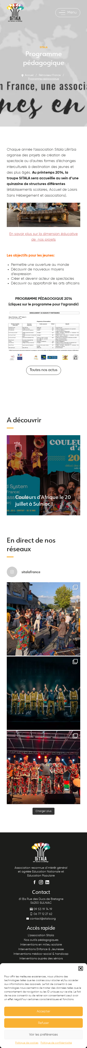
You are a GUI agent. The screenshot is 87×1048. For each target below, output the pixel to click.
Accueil (29, 75)
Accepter (43, 1011)
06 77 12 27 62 (42, 914)
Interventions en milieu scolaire (41, 944)
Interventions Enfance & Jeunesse (41, 949)
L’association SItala (41, 935)
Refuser (43, 1023)
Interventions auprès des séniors (41, 958)
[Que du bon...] (43, 767)
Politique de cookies (26, 1043)
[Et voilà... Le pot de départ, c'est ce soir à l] (43, 693)
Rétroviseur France (50, 75)
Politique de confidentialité (56, 1043)
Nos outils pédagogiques (41, 940)
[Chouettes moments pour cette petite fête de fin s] (43, 619)
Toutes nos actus (43, 370)
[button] (81, 968)
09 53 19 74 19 (42, 909)
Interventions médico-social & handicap (41, 953)
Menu (72, 12)
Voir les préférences (43, 1034)
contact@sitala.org (42, 918)
